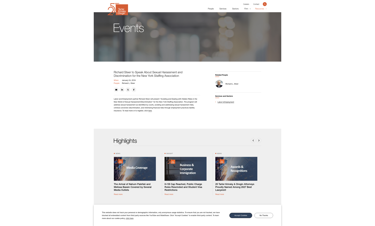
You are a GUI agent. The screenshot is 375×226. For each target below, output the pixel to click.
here (150, 111)
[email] (116, 89)
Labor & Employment (226, 102)
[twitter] (127, 89)
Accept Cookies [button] (240, 215)
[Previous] (253, 140)
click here (129, 218)
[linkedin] (122, 89)
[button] (265, 4)
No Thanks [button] (264, 215)
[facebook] (133, 89)
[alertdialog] (187, 215)
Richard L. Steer (231, 84)
